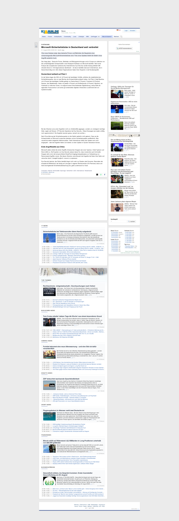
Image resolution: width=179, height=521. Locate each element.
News (44, 36)
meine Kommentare (125, 252)
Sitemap (76, 504)
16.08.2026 (128, 232)
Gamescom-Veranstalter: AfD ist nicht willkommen (66, 252)
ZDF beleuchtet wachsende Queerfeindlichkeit (61, 379)
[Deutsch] (118, 30)
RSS (103, 506)
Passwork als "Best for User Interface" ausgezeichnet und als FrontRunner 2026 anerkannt (78, 494)
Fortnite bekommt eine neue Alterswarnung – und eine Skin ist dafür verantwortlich (69, 347)
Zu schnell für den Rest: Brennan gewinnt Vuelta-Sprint (122, 155)
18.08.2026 (114, 249)
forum (137, 51)
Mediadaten (94, 504)
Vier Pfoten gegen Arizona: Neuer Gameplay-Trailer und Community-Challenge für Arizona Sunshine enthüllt (83, 369)
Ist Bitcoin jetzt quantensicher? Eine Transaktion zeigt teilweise (70, 460)
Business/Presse (48, 467)
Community (67, 36)
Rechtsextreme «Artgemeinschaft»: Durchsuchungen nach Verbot (69, 286)
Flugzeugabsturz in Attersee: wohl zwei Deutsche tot (63, 410)
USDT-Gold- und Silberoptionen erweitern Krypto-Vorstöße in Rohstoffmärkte (74, 458)
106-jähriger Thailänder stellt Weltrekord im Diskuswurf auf (69, 428)
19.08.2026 (114, 247)
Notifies (137, 252)
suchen (132, 221)
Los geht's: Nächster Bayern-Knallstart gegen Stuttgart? (68, 426)
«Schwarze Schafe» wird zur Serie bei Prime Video (67, 394)
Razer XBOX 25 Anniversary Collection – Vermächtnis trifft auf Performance (122, 118)
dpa (63, 50)
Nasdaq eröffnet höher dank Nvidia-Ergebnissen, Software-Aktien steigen (73, 463)
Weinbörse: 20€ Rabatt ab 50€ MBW (63, 337)
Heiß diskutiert (129, 247)
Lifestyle (81, 36)
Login (126, 30)
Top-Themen (46, 280)
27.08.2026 (114, 232)
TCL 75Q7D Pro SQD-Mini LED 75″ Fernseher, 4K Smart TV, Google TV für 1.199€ (76, 257)
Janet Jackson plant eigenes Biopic (123, 201)
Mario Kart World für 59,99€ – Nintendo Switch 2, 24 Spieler (69, 397)
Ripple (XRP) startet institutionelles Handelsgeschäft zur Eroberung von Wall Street (76, 462)
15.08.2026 (128, 234)
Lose (74, 36)
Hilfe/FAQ (95, 506)
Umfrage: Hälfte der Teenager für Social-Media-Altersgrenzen (70, 254)
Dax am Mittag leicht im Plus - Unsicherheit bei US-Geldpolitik (122, 140)
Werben (116, 36)
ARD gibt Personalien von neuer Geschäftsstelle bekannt (69, 401)
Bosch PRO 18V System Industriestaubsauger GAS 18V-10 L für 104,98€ (73, 333)
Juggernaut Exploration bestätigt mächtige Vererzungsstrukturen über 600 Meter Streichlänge (79, 496)
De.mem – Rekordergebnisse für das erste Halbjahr (67, 490)
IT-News (44, 226)
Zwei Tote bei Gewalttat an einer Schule (64, 303)
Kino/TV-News (46, 373)
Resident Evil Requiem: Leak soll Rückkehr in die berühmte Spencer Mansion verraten (77, 364)
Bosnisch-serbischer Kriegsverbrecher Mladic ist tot (67, 300)
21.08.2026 (114, 244)
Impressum (102, 504)
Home (76, 506)
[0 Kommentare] (45, 174)
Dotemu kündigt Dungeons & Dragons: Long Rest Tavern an (69, 366)
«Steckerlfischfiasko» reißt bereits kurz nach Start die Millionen (70, 399)
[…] (64, 242)
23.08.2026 (114, 241)
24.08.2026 (114, 237)
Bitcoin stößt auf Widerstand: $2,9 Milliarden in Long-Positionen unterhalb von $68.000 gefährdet (72, 441)
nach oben (134, 508)
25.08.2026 (114, 235)
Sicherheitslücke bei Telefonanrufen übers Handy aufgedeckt (67, 231)
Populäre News (129, 246)
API (100, 506)
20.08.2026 (114, 246)
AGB (89, 504)
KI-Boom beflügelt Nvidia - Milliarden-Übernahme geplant (69, 255)
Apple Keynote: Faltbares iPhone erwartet (64, 259)
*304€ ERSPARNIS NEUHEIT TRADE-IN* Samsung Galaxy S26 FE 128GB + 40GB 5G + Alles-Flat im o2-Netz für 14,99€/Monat (88, 246)
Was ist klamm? (107, 36)
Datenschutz (83, 504)
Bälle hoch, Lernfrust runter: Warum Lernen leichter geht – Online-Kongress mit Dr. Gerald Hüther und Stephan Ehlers (86, 489)
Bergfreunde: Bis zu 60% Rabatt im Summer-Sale (66, 335)
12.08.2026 (128, 239)
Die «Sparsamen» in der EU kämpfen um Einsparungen (68, 301)
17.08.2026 (114, 251)
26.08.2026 (114, 234)
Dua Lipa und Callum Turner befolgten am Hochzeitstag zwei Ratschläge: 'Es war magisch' (122, 171)
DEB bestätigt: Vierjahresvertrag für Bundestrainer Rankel (69, 424)
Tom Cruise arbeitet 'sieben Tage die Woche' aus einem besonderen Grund (72, 316)
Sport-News (46, 404)
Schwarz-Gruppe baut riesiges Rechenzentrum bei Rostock (69, 261)
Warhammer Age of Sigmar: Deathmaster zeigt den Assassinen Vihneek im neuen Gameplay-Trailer (81, 367)
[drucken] (36, 46)
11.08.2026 (128, 240)
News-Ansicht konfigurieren (132, 251)
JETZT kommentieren (125, 48)
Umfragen (95, 36)
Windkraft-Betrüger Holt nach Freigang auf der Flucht (67, 307)
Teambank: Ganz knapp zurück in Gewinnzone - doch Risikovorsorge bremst (74, 456)
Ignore (132, 252)
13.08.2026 (128, 237)
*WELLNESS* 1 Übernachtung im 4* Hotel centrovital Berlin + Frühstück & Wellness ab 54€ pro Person (82, 330)
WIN (87, 36)
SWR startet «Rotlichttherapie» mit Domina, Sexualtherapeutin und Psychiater (74, 396)
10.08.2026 (128, 242)
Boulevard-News (48, 310)
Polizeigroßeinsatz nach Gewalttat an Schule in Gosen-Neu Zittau (71, 305)
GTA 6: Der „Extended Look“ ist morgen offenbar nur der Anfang (122, 187)
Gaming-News (46, 341)
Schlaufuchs (58, 36)
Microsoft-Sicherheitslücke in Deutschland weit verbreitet (69, 47)
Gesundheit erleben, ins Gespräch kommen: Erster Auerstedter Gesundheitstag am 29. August (68, 474)
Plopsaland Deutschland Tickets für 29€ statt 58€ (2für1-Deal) (70, 262)
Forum (50, 36)
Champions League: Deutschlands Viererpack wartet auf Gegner (71, 431)
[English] (120, 30)
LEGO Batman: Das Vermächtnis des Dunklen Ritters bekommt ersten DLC (74, 362)
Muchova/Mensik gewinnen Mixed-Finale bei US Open (68, 429)
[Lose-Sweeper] (121, 37)
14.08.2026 (128, 235)
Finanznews (46, 435)
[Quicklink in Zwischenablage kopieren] (36, 44)
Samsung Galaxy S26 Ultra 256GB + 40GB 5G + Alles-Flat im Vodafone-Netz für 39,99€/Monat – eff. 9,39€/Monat (84, 250)
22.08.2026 (114, 243)
